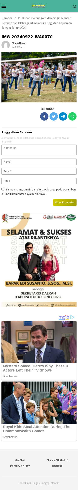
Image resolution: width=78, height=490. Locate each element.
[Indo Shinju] (39, 6)
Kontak (57, 466)
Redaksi (20, 460)
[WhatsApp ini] (72, 116)
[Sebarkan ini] (44, 116)
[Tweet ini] (54, 116)
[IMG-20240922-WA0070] (39, 77)
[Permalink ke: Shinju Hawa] (5, 45)
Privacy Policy (20, 466)
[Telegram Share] (63, 116)
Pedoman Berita (57, 460)
